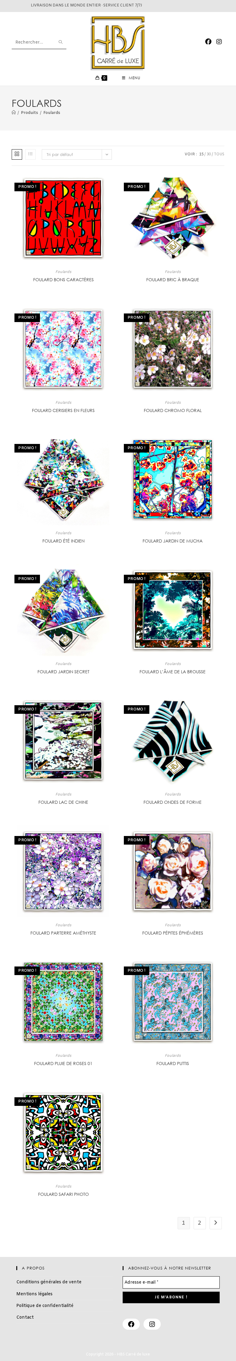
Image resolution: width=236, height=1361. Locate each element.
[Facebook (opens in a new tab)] (208, 42)
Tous (219, 154)
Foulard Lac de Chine (63, 802)
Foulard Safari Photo (63, 1194)
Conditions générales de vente (48, 1282)
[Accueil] (14, 112)
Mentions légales (34, 1294)
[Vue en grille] (17, 154)
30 (208, 154)
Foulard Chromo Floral (173, 410)
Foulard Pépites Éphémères (172, 932)
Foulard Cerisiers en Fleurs (63, 410)
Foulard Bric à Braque (172, 279)
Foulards (51, 112)
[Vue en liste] (30, 154)
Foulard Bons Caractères (63, 279)
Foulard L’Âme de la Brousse (173, 671)
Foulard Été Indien (63, 540)
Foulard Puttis (172, 1063)
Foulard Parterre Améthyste (63, 932)
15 (201, 154)
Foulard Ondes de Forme (173, 802)
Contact (25, 1317)
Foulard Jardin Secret (63, 671)
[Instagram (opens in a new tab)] (219, 42)
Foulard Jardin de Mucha (173, 540)
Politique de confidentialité (44, 1306)
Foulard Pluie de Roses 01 (63, 1063)
